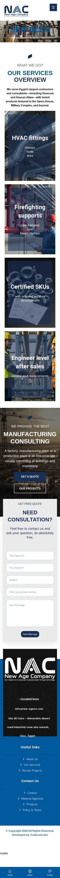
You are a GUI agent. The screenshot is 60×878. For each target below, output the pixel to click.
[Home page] (21, 36)
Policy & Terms (32, 810)
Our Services (32, 764)
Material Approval (32, 798)
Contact (32, 793)
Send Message (30, 634)
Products (32, 804)
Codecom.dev (39, 834)
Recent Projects (32, 770)
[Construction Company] (16, 11)
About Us (32, 759)
